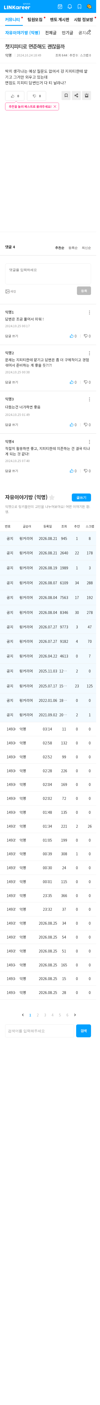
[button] (23, 1015)
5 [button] (60, 1014)
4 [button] (53, 1014)
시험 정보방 (83, 19)
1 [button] (30, 1014)
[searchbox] (39, 1030)
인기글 (67, 32)
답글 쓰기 (11, 336)
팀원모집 (34, 19)
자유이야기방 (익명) (22, 32)
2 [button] (38, 1014)
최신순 (86, 248)
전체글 (51, 32)
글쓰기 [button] (81, 497)
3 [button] (45, 1014)
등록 (84, 291)
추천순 (59, 248)
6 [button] (67, 1014)
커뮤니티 (12, 19)
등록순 (73, 248)
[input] (48, 274)
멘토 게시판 (59, 19)
